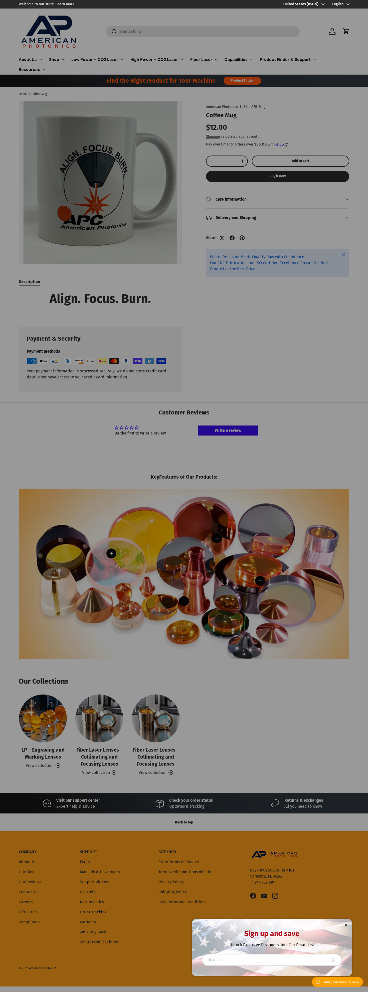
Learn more (65, 4)
